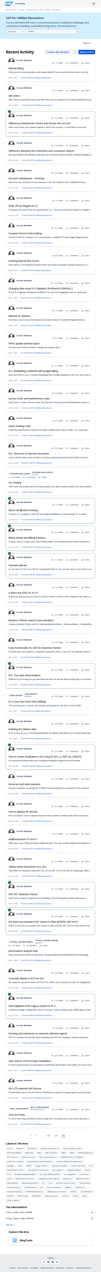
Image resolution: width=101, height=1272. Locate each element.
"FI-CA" (9, 1148)
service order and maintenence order (29, 398)
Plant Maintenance (13, 1187)
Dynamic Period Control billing (25, 233)
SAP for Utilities (44, 10)
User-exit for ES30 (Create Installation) (29, 1061)
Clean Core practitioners (47, 1157)
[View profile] (11, 61)
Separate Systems (51, 1196)
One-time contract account (65, 1183)
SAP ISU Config (22, 1196)
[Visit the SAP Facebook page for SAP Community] (44, 1262)
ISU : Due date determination (24, 675)
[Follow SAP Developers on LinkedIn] (57, 1262)
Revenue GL (80, 1187)
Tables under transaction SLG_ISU (27, 866)
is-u (8, 1174)
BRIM (71, 1153)
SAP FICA (10, 1196)
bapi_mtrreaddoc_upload (72, 1148)
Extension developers (59, 1166)
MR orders (14, 95)
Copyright (34, 1268)
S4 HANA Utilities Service (34, 1192)
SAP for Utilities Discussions (39, 78)
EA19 (20, 1166)
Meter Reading (12, 1183)
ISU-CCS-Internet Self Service (24, 1088)
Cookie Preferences (83, 1268)
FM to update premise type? (24, 343)
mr (43, 1183)
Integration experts (73, 1170)
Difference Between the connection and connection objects (41, 151)
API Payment (31, 1148)
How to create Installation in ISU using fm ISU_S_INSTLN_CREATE (45, 756)
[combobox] (53, 31)
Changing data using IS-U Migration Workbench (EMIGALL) (40, 288)
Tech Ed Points (16, 1114)
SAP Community (11, 10)
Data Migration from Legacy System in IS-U (32, 1006)
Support (70, 1268)
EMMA (28, 1166)
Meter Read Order (82, 1179)
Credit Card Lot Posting (15, 1161)
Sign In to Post (87, 52)
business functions (28, 1157)
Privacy (12, 1268)
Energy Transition (41, 1166)
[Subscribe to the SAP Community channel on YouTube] (53, 1262)
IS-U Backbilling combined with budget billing (33, 371)
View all (9, 1225)
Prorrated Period (30, 1187)
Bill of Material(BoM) (13, 1153)
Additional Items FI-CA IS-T (23, 839)
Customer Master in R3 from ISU (26, 978)
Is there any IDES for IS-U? (23, 592)
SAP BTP (73, 1192)
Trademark (60, 1268)
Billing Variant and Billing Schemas (27, 537)
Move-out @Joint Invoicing (23, 510)
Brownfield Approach (85, 1153)
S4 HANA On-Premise (14, 1192)
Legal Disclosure (46, 1268)
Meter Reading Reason (29, 1183)
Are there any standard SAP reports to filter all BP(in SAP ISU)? (43, 921)
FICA (90, 1166)
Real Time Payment (53, 1187)
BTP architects (12, 1157)
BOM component (51, 1153)
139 (48, 1136)
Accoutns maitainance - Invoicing (26, 178)
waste (84, 1196)
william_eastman (13, 1200)
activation (19, 1148)
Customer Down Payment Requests (39, 1161)
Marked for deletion (19, 316)
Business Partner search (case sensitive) (30, 620)
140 (56, 1136)
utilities (75, 1196)
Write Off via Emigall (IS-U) (23, 206)
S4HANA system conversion (56, 1192)
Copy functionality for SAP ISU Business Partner (34, 647)
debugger (10, 1166)
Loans (9, 1179)
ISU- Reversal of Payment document (28, 453)
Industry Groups (31, 10)
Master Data (67, 1179)
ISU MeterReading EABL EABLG (24, 1174)
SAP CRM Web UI (86, 1192)
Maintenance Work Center (25, 1179)
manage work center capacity (48, 1179)
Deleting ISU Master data (22, 729)
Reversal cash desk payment (24, 784)
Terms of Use (23, 1268)
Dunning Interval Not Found (23, 261)
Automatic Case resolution (50, 1148)
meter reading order (19, 426)
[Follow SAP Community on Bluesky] (48, 1262)
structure (65, 1196)
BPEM (63, 1153)
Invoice (87, 1170)
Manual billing (16, 68)
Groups (21, 10)
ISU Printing (14, 482)
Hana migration (57, 1170)
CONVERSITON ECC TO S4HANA (71, 1157)
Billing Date (29, 1153)
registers (68, 1187)
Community (20, 4)
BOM (39, 1153)
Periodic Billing (84, 1183)
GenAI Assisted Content (15, 1170)
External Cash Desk (77, 1166)
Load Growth (83, 1174)
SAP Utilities (36, 1196)
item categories (69, 1174)
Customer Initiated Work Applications (69, 1161)
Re (41, 1187)
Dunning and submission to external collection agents (37, 1033)
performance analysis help (23, 951)
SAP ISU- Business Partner (23, 894)
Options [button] (86, 43)
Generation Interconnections (38, 1170)
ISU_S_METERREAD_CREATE (49, 1174)
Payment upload (17, 565)
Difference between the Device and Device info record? (39, 123)
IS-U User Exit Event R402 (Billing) (27, 701)
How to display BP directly (22, 811)
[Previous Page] (32, 1136)
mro (50, 1183)
